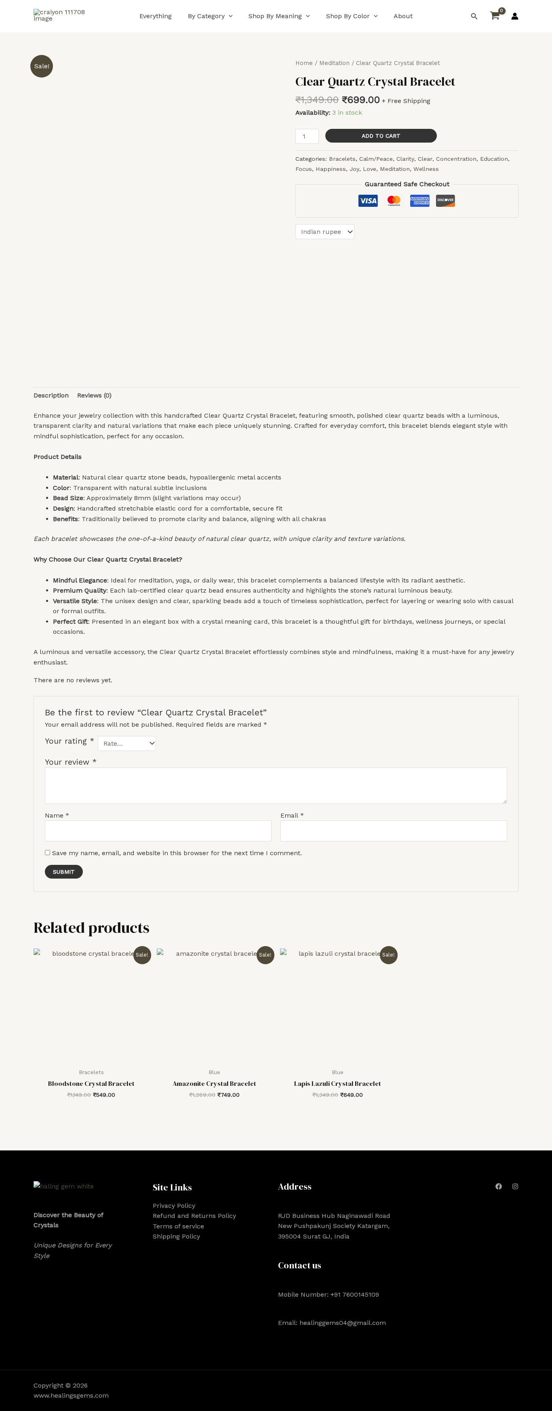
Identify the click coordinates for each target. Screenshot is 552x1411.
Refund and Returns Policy (194, 1216)
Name (57, 815)
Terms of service (178, 1226)
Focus (303, 169)
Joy (354, 169)
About (403, 16)
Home (304, 63)
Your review (71, 762)
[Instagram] (515, 1186)
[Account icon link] (514, 16)
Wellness (426, 169)
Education (494, 159)
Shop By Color (348, 16)
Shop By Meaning (275, 16)
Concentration (456, 159)
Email (292, 815)
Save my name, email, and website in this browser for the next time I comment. (177, 853)
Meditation (334, 63)
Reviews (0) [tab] (94, 395)
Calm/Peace (376, 159)
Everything (155, 16)
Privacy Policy (174, 1205)
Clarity (405, 159)
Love (369, 169)
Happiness (331, 169)
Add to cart (381, 135)
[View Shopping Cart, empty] (494, 16)
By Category (206, 16)
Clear (425, 159)
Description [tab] (51, 395)
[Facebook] (498, 1186)
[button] (229, 16)
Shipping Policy (176, 1236)
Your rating (69, 741)
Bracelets (342, 159)
